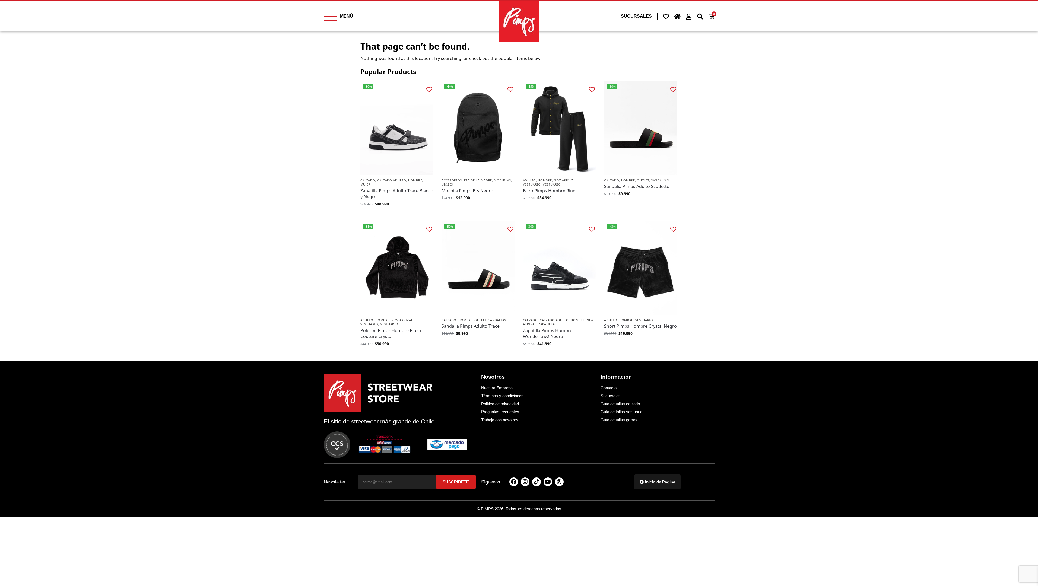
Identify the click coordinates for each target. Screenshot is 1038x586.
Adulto (529, 180)
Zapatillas (547, 324)
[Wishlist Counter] (666, 16)
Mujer (365, 184)
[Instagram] (525, 481)
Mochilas (502, 180)
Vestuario (532, 184)
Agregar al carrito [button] (478, 209)
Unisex (447, 184)
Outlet (643, 180)
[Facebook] (513, 481)
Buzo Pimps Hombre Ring (549, 191)
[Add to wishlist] (429, 89)
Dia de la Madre (478, 180)
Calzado (367, 180)
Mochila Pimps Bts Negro (467, 191)
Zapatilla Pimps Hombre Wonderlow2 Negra (547, 333)
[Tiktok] (536, 481)
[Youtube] (548, 481)
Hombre (415, 180)
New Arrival (565, 180)
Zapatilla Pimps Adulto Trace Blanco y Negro (396, 194)
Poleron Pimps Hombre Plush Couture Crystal (390, 333)
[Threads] (559, 481)
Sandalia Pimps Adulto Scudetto (636, 186)
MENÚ (346, 16)
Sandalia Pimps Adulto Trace (471, 326)
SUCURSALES (636, 16)
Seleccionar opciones (396, 215)
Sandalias (660, 180)
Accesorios (452, 180)
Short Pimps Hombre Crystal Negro (640, 326)
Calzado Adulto (391, 180)
